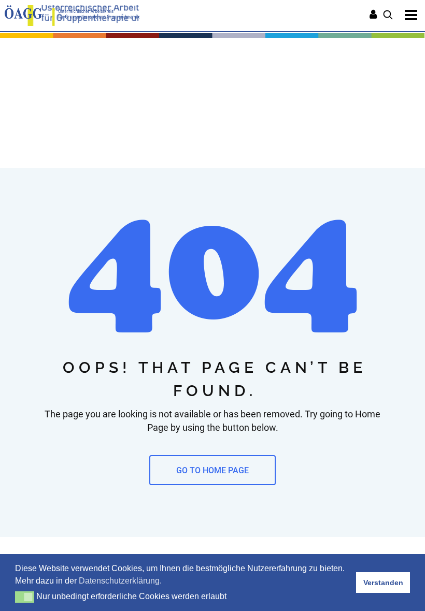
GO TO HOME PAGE (212, 470)
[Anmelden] (373, 15)
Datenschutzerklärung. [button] (120, 580)
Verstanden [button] (383, 582)
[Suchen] (388, 15)
